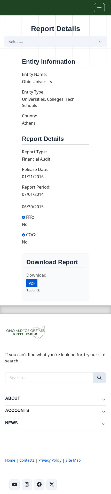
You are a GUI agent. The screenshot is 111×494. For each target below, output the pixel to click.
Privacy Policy (49, 460)
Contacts (26, 460)
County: (29, 116)
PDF (32, 283)
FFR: (30, 217)
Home (10, 460)
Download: (36, 275)
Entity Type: (33, 92)
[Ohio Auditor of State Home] (13, 7)
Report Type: (34, 152)
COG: (31, 235)
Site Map (73, 460)
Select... (16, 41)
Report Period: (36, 187)
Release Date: (35, 169)
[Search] (99, 377)
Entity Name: (34, 74)
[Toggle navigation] (99, 7)
